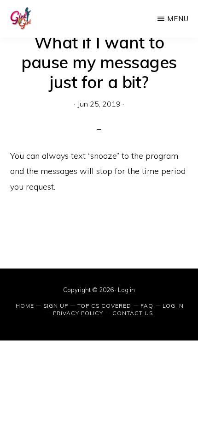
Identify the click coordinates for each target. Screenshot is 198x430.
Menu (178, 18)
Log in (126, 289)
